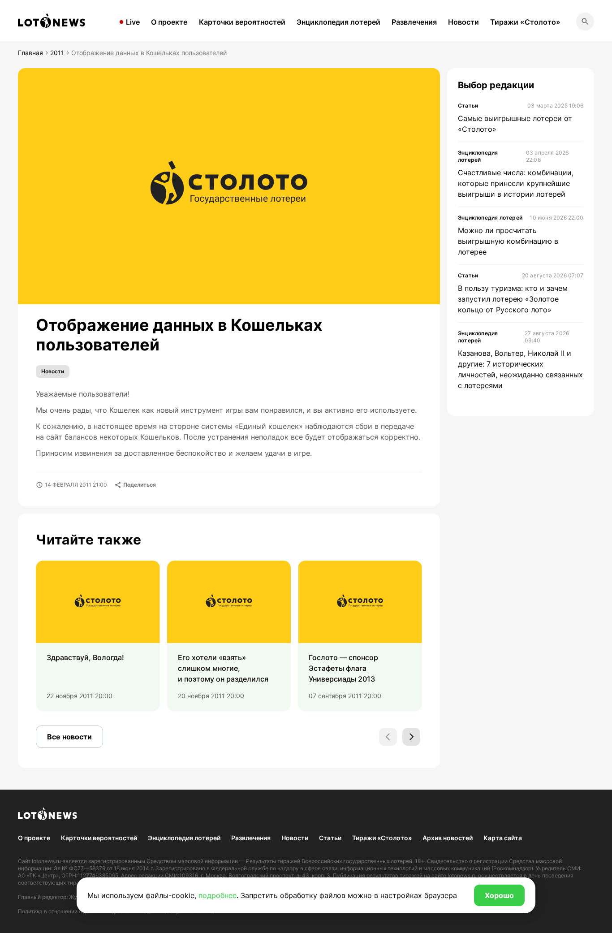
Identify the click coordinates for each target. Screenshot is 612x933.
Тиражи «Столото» (525, 21)
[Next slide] (411, 737)
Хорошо (499, 895)
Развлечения (414, 21)
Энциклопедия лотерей (338, 21)
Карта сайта (502, 838)
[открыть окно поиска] (585, 21)
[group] (98, 636)
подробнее (217, 895)
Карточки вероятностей (242, 21)
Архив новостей (447, 838)
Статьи (330, 838)
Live (133, 21)
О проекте (169, 21)
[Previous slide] (388, 737)
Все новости (69, 736)
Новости (463, 21)
